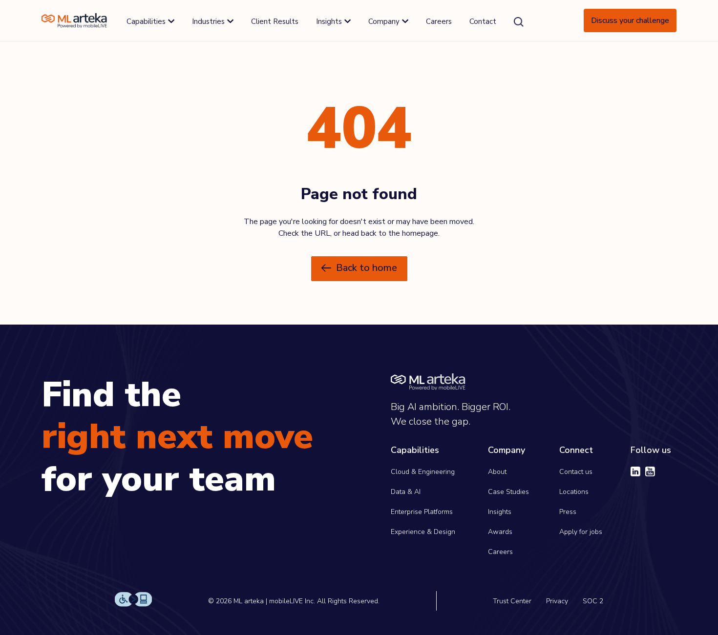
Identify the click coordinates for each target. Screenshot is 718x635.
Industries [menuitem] (208, 21)
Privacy (557, 601)
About (497, 471)
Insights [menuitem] (329, 21)
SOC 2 (593, 601)
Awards (500, 531)
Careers (500, 551)
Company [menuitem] (384, 21)
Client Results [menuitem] (274, 21)
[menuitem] (519, 22)
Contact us (575, 471)
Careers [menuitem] (439, 21)
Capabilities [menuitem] (146, 21)
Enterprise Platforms (422, 511)
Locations (574, 491)
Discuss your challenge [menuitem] (630, 20)
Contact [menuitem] (482, 21)
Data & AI (406, 491)
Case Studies (508, 491)
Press (567, 511)
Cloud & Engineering (423, 471)
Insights (499, 511)
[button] (359, 268)
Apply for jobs (580, 531)
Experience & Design (423, 531)
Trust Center (512, 601)
